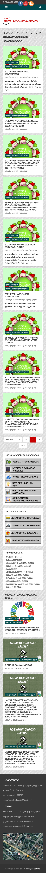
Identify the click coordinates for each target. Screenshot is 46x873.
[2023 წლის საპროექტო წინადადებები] (22, 57)
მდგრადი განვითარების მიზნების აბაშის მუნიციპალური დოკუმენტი (22, 629)
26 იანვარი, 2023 (11, 77)
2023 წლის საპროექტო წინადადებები (17, 73)
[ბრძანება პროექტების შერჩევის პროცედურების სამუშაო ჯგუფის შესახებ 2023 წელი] (22, 106)
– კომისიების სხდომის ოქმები (19, 572)
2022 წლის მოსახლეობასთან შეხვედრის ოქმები (20, 246)
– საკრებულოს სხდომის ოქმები (19, 563)
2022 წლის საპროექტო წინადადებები (17, 295)
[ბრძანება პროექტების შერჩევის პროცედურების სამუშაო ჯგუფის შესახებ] (22, 323)
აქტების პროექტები (12, 618)
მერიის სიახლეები (12, 62)
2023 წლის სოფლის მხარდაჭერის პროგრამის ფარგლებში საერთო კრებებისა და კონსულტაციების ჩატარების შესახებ (22, 164)
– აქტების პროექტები (15, 587)
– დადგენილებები (13, 557)
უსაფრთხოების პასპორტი (18, 665)
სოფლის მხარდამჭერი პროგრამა (17, 66)
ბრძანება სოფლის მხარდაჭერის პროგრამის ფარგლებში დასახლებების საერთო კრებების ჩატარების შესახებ (22, 423)
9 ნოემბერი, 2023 (12, 668)
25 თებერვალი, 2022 (13, 388)
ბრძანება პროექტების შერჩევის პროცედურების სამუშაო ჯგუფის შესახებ (21, 340)
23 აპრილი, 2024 (11, 633)
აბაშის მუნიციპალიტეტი (30, 869)
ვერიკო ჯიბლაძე (29, 346)
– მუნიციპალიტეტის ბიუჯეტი (18, 566)
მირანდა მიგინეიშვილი (29, 77)
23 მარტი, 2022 (11, 250)
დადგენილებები (11, 695)
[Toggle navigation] (6, 7)
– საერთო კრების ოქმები (16, 581)
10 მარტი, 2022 (11, 300)
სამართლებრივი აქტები (14, 622)
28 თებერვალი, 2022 (13, 346)
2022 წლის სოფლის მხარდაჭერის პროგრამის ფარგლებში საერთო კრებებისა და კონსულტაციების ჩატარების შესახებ (22, 381)
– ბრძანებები (11, 569)
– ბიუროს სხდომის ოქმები (17, 575)
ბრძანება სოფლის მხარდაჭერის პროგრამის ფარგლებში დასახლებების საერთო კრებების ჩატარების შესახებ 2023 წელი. (22, 206)
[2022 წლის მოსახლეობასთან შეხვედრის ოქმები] (22, 230)
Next (23, 445)
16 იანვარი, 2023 (11, 129)
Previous (9, 440)
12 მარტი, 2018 (11, 720)
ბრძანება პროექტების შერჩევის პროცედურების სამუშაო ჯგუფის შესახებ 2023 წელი (21, 123)
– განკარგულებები (13, 560)
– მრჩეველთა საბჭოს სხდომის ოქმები (22, 584)
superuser (24, 129)
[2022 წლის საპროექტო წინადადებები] (22, 279)
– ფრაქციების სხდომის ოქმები (19, 578)
